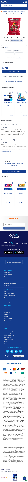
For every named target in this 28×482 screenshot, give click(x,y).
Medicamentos (7, 310)
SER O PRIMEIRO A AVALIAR (14, 171)
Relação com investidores (9, 279)
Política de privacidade (9, 281)
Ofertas (6, 341)
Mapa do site (7, 343)
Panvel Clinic (7, 325)
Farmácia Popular (8, 302)
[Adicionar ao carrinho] (12, 93)
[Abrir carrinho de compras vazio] (26, 2)
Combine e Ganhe (22, 11)
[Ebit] (15, 477)
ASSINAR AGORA (14, 228)
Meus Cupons (5, 11)
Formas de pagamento (9, 335)
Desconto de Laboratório (9, 295)
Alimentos (15, 13)
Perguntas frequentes (8, 333)
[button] (14, 43)
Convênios (6, 297)
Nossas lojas (6, 285)
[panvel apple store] (8, 252)
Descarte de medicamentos (10, 283)
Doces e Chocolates (21, 13)
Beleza (5, 308)
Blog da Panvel (7, 276)
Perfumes (6, 316)
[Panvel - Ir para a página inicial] (11, 2)
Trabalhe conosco (8, 274)
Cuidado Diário (7, 312)
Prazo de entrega (7, 337)
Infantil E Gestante (8, 318)
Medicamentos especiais (9, 293)
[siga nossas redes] (7, 351)
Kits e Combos (10, 11)
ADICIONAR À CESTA (14, 71)
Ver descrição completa (6, 151)
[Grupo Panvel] (5, 469)
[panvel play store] (19, 252)
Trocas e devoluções (8, 339)
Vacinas (5, 291)
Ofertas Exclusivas (16, 11)
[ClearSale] (4, 477)
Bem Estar (10, 13)
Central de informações (9, 331)
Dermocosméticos (8, 320)
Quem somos (7, 272)
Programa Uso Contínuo (9, 299)
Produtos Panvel (7, 323)
